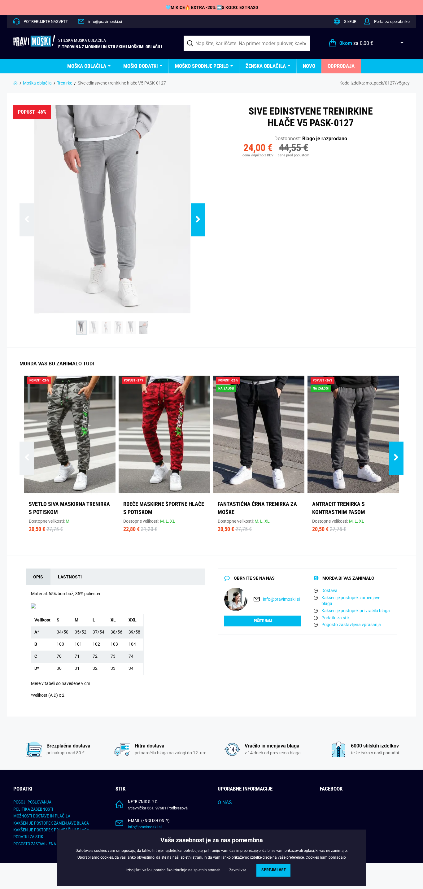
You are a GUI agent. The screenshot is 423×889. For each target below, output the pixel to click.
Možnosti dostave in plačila (41, 815)
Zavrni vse (237, 870)
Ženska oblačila (266, 66)
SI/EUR (350, 21)
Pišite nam (263, 621)
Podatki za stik (335, 617)
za (356, 43)
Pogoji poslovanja (32, 802)
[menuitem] (89, 66)
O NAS (225, 802)
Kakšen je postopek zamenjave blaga (350, 600)
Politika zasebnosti (33, 809)
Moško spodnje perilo (202, 66)
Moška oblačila (86, 66)
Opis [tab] (38, 576)
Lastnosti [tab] (70, 576)
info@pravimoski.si (105, 21)
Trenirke (64, 83)
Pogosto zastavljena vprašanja (351, 624)
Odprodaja (341, 66)
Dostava (329, 590)
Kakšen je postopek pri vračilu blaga (355, 610)
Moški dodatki (140, 66)
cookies (106, 857)
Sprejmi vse (273, 870)
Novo (309, 66)
